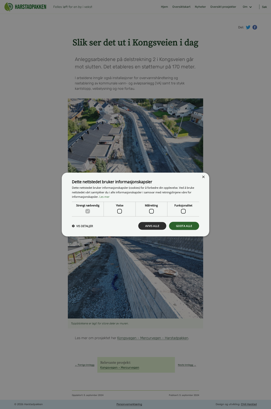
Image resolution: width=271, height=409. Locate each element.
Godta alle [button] (184, 225)
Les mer (104, 197)
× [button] (203, 176)
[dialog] (135, 204)
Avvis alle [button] (152, 225)
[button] (82, 226)
